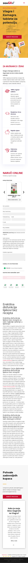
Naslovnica (4, 554)
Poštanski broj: (6, 217)
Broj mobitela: (6, 227)
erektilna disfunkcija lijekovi (9, 386)
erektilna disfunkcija (7, 360)
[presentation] (4, 192)
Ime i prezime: (6, 206)
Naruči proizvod (12, 37)
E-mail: (4, 222)
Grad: (12, 217)
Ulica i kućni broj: (7, 211)
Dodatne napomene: (7, 252)
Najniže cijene (15, 130)
